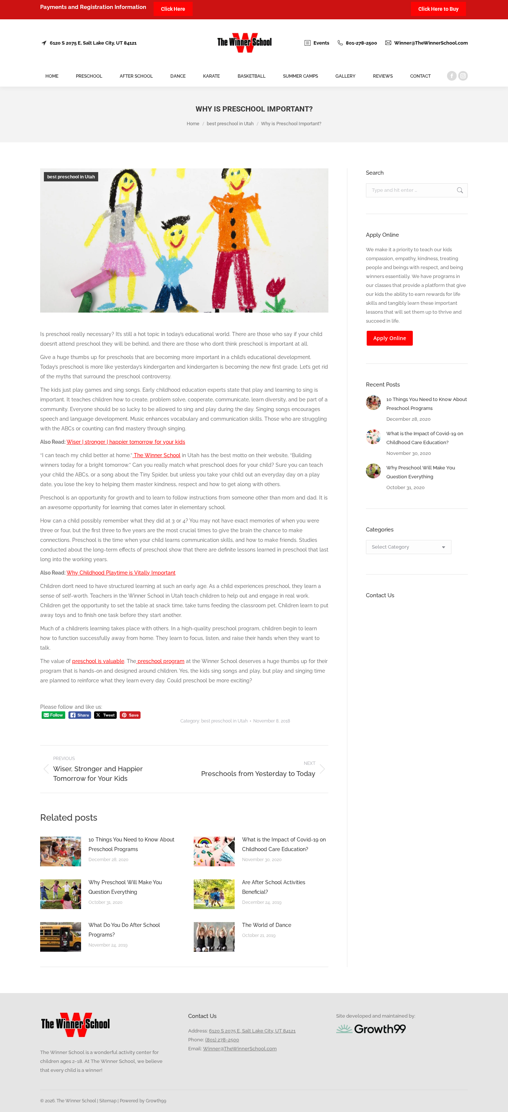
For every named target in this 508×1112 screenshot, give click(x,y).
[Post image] (60, 851)
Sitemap (107, 1100)
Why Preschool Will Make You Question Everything (125, 887)
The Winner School (156, 455)
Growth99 (156, 1100)
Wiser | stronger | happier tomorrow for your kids (126, 442)
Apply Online (389, 338)
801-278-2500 (361, 43)
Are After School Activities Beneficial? (273, 887)
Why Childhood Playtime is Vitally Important (121, 573)
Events (321, 43)
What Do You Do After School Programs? (124, 930)
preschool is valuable (98, 661)
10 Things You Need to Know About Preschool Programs (131, 844)
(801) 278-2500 (222, 1039)
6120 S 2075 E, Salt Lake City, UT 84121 (93, 43)
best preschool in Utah (71, 177)
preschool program (160, 661)
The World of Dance (266, 925)
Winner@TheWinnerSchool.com (431, 43)
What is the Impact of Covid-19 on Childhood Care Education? (284, 844)
